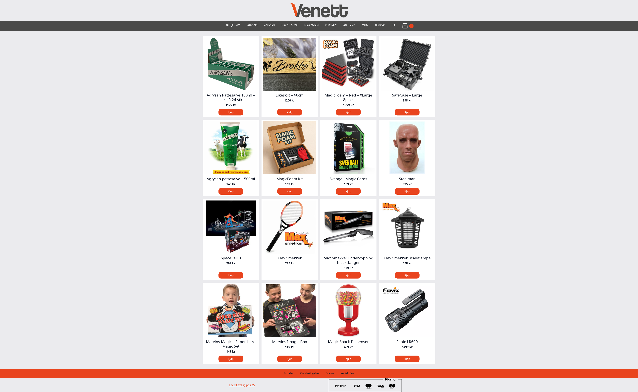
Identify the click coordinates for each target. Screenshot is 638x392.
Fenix (365, 25)
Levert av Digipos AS (242, 385)
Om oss (330, 373)
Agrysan (269, 25)
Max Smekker (289, 25)
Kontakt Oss (347, 373)
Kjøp (289, 275)
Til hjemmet (233, 25)
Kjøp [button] (231, 112)
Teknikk (380, 25)
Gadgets (252, 25)
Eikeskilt (330, 25)
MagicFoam (311, 25)
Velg (289, 112)
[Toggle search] (394, 25)
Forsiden (289, 373)
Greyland (349, 25)
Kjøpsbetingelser (309, 373)
